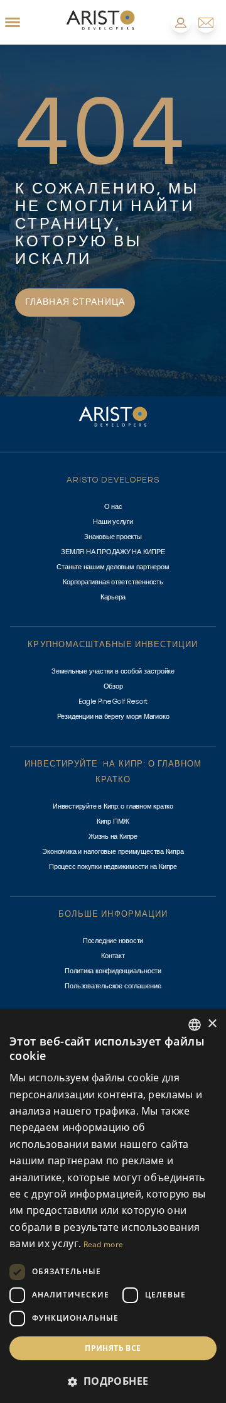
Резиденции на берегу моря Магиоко (113, 716)
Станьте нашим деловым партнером (112, 567)
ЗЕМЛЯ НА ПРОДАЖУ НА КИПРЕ (113, 552)
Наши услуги (113, 521)
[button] (113, 1381)
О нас (113, 506)
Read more (103, 1244)
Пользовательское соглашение (113, 986)
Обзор (113, 686)
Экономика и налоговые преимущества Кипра (112, 851)
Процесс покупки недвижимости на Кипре (113, 866)
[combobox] (194, 1024)
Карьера (113, 597)
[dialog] (113, 1206)
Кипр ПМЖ (113, 821)
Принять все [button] (113, 1348)
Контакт (112, 956)
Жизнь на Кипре (113, 836)
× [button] (212, 1024)
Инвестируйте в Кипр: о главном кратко (113, 806)
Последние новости (113, 941)
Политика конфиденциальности (113, 971)
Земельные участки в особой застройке (113, 671)
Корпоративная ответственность (113, 582)
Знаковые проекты (112, 537)
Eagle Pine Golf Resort (113, 701)
